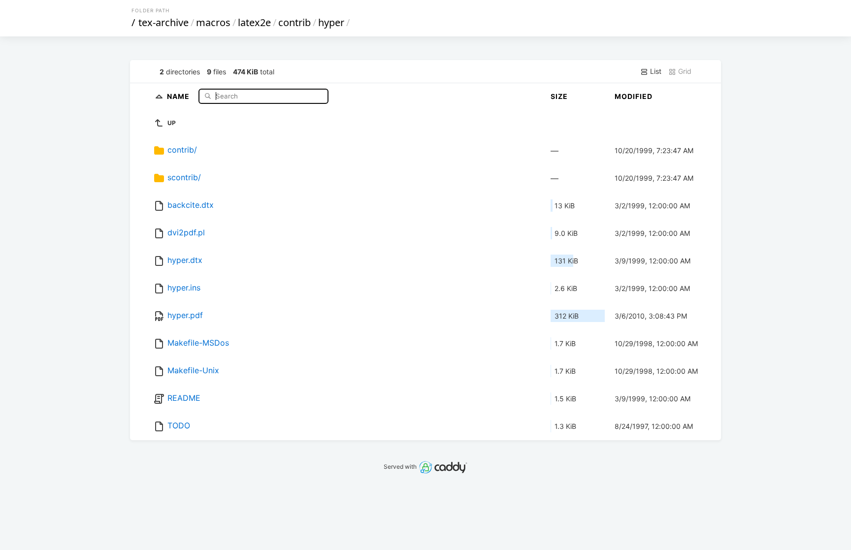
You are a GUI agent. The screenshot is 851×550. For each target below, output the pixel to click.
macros (213, 22)
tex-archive (163, 22)
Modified (634, 96)
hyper (331, 22)
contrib (294, 22)
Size (559, 96)
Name (179, 96)
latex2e (254, 22)
